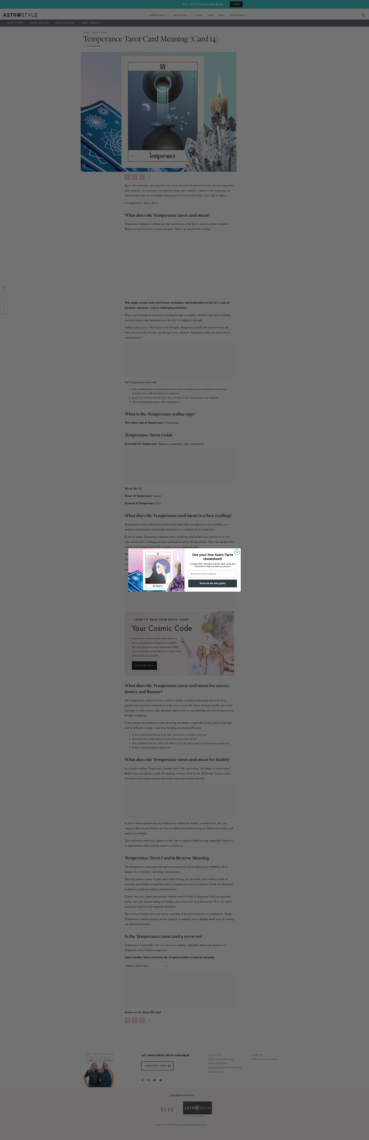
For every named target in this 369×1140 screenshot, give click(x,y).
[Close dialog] (237, 552)
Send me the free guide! (213, 583)
